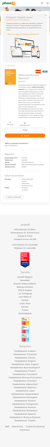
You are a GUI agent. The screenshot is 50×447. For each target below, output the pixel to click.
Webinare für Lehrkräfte (25, 248)
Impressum (25, 429)
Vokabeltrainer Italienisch (25, 387)
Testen (25, 130)
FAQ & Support (25, 290)
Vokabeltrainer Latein (25, 390)
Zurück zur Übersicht (14, 197)
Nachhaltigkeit (25, 313)
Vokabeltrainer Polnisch (25, 400)
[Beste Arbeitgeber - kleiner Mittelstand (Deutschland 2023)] (25, 338)
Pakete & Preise (25, 235)
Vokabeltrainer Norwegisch (25, 397)
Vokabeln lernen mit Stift (25, 239)
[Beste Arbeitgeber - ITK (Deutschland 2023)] (25, 329)
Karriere (25, 306)
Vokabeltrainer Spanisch (25, 413)
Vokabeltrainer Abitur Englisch (25, 364)
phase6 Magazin (25, 276)
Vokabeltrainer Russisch (25, 407)
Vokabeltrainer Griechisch (25, 380)
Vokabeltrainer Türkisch (25, 420)
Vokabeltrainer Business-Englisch (25, 367)
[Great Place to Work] (25, 260)
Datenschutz (17, 426)
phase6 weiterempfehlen (25, 283)
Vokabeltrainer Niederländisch (25, 394)
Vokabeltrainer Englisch (25, 360)
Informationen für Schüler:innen (25, 232)
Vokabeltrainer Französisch (25, 374)
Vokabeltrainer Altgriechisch (25, 384)
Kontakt (25, 300)
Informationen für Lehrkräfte (25, 244)
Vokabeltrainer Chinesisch (25, 354)
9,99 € (26, 135)
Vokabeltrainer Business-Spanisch (25, 417)
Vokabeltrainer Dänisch (25, 357)
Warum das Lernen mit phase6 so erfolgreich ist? (23, 34)
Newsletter (25, 280)
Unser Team (25, 303)
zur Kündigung (25, 293)
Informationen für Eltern (25, 229)
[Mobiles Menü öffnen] (47, 3)
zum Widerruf (25, 296)
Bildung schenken (25, 286)
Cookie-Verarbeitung (35, 426)
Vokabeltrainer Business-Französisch (25, 377)
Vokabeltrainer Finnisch (25, 370)
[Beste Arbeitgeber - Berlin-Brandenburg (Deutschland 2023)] (25, 321)
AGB (7, 426)
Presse (25, 310)
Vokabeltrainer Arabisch (25, 351)
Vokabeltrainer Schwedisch (25, 410)
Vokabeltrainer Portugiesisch (25, 403)
